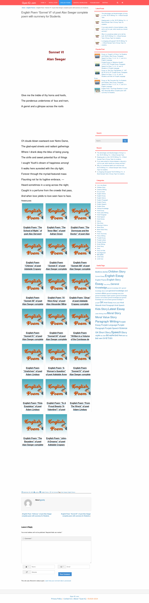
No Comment (55, 492)
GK (101, 302)
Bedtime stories (101, 271)
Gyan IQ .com (29, 2)
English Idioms (101, 198)
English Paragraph (102, 200)
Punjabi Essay (95, 2)
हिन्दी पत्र (125, 336)
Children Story (101, 187)
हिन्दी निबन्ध (105, 2)
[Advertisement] (56, 34)
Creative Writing (101, 189)
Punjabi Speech (112, 328)
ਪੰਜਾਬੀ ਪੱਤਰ (100, 259)
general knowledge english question (105, 295)
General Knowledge (80, 2)
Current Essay (100, 276)
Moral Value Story (102, 229)
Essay (99, 284)
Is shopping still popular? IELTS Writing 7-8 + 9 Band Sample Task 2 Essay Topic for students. (114, 43)
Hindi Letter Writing (102, 213)
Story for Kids (101, 250)
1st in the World (101, 185)
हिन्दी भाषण (98, 338)
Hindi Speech (101, 217)
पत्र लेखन (103, 336)
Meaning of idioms (102, 225)
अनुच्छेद (97, 335)
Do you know (101, 192)
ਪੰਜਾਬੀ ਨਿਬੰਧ (100, 257)
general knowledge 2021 (114, 288)
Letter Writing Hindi (101, 314)
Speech (116, 332)
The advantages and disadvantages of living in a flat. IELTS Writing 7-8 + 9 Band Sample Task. (115, 15)
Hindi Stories (101, 219)
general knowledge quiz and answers (110, 298)
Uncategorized (101, 253)
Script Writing (101, 244)
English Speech (101, 204)
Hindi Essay (100, 210)
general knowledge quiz (115, 297)
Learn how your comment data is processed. (58, 581)
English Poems (65, 2)
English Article (101, 194)
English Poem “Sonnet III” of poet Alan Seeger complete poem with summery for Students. (76, 515)
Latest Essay (116, 309)
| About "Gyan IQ (79, 599)
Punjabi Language (109, 325)
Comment (28, 538)
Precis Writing (101, 236)
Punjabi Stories (101, 242)
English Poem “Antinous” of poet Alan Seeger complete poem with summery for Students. (37, 515)
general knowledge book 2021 (115, 293)
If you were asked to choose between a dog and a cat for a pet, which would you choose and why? (114, 29)
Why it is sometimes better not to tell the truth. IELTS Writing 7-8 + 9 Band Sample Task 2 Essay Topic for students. (114, 36)
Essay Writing (107, 284)
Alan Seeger (64, 492)
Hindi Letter (116, 303)
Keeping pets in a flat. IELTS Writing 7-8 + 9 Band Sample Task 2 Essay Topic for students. (115, 22)
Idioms (99, 221)
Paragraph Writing (107, 321)
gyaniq (37, 492)
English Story (101, 206)
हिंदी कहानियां (100, 255)
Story (98, 248)
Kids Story (100, 223)
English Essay (101, 196)
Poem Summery (102, 234)
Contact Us (67, 599)
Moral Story (53, 2)
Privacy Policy (56, 599)
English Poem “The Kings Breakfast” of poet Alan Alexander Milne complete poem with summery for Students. (115, 90)
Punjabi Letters (101, 240)
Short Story (100, 246)
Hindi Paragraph (101, 215)
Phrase (99, 232)
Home (42, 2)
